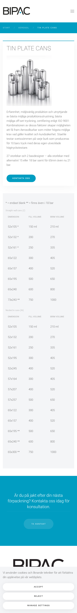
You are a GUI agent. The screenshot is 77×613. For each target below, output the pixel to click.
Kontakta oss (21, 178)
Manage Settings (38, 605)
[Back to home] (17, 11)
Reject (38, 596)
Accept (38, 587)
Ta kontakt (38, 524)
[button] (72, 11)
